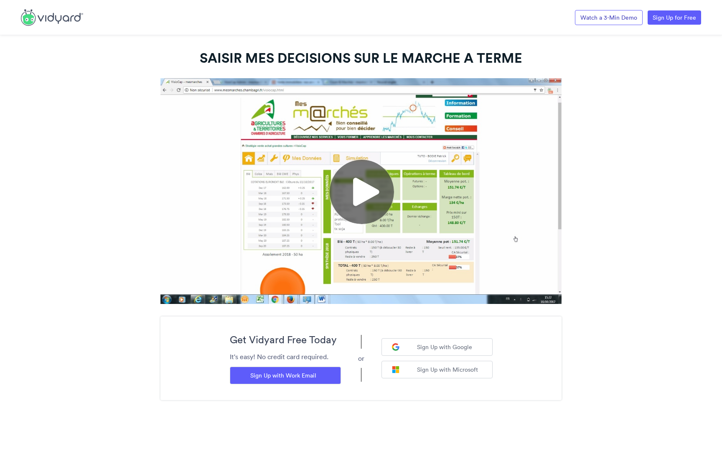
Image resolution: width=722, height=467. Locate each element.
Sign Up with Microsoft (447, 369)
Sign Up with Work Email (283, 375)
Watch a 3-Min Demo (608, 17)
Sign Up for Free (674, 17)
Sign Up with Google (444, 347)
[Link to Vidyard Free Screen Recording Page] (52, 16)
